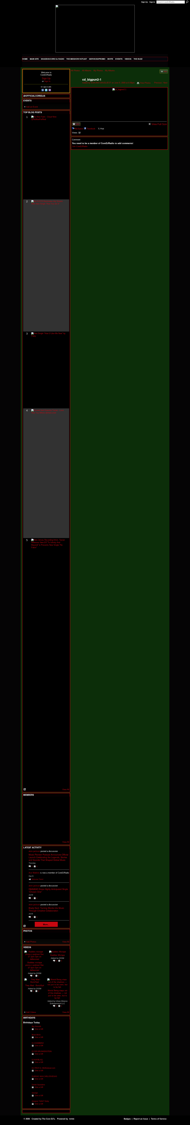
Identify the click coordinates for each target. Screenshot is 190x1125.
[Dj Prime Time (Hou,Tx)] (34, 834)
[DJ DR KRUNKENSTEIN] (26, 1056)
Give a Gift (39, 1029)
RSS (24, 789)
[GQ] (34, 818)
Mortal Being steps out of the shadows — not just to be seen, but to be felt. (57, 994)
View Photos (145, 83)
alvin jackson (34, 851)
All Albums (86, 70)
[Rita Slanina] (26, 826)
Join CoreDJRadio (79, 146)
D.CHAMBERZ (38, 1043)
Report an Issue (141, 1119)
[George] (26, 1097)
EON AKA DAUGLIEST (101, 83)
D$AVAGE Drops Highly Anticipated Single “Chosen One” (48, 890)
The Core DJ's (48, 1119)
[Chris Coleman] (48, 802)
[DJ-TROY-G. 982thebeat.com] (26, 1072)
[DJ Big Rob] (26, 834)
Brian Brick (36, 1035)
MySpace (79, 129)
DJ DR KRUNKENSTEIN (42, 1051)
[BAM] (48, 834)
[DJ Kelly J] (26, 802)
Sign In (152, 2)
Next (165, 83)
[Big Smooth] (26, 1031)
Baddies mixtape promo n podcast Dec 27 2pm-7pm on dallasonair (34, 966)
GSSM (38, 973)
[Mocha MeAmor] (63, 818)
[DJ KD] (41, 810)
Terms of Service (158, 1119)
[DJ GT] (48, 818)
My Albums (110, 70)
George (35, 1093)
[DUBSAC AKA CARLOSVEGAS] (26, 1081)
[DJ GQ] (55, 834)
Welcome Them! (37, 879)
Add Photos (31, 942)
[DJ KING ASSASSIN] (63, 810)
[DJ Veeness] (63, 802)
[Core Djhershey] (63, 834)
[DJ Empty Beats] (55, 810)
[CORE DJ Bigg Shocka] (26, 810)
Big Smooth (36, 1026)
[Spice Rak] (26, 818)
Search (187, 2)
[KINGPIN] (34, 826)
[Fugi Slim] (41, 802)
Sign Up (144, 2)
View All (65, 789)
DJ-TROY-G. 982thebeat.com (43, 1068)
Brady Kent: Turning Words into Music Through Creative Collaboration (46, 909)
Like (77, 124)
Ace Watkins (34, 873)
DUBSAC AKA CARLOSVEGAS (44, 1076)
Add (165, 71)
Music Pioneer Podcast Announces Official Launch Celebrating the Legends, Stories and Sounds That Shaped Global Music (48, 857)
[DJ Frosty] (34, 802)
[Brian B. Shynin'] (41, 818)
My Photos (98, 70)
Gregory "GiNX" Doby (40, 1101)
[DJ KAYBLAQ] (26, 1064)
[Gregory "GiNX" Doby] (26, 1106)
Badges (127, 1119)
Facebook (91, 129)
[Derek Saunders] (26, 1089)
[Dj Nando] (55, 818)
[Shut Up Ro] (63, 826)
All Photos (75, 70)
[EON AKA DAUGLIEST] (75, 86)
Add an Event (32, 107)
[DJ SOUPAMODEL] (41, 834)
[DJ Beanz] (34, 810)
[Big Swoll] (55, 802)
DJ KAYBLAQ (37, 1060)
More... (46, 924)
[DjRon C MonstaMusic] (48, 826)
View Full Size (159, 124)
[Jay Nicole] (41, 826)
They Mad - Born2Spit (34, 985)
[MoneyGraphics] (55, 826)
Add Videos (31, 1012)
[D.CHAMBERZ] (26, 1048)
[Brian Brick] (26, 1039)
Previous (158, 83)
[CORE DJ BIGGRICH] (48, 810)
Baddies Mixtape (57, 955)
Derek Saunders (38, 1085)
